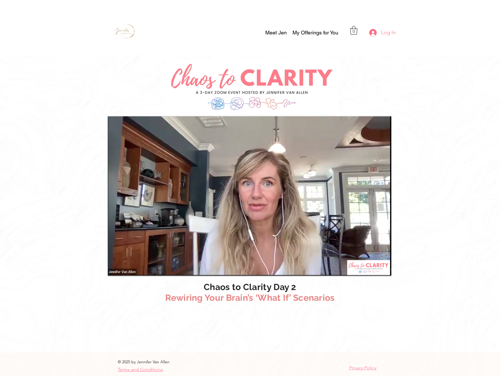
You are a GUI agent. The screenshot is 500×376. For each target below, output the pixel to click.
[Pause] (115, 268)
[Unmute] (125, 268)
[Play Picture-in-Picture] (373, 268)
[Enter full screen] (383, 268)
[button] (315, 32)
